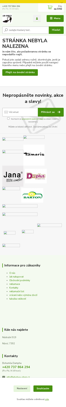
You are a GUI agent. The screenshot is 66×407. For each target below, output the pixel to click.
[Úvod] (15, 18)
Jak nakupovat (16, 276)
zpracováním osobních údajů (32, 119)
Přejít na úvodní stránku (20, 72)
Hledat (56, 30)
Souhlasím (43, 388)
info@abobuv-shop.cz (18, 377)
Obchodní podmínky (19, 280)
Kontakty (13, 287)
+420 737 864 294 (11, 6)
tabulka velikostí (17, 298)
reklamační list (16, 291)
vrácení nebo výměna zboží (23, 295)
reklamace (14, 284)
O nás (12, 273)
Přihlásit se (48, 112)
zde (47, 399)
